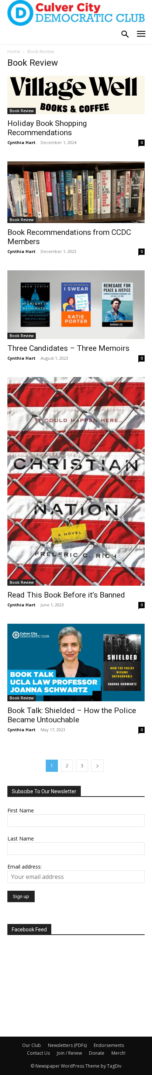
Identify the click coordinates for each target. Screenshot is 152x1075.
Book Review (22, 110)
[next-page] (97, 766)
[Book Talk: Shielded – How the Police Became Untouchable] (76, 662)
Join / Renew (69, 1053)
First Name (20, 810)
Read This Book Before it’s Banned (66, 594)
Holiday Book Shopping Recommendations (47, 128)
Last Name (20, 838)
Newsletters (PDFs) (67, 1045)
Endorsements (109, 1045)
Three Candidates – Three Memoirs (68, 348)
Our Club (31, 1045)
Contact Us (38, 1053)
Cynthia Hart (21, 142)
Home (13, 51)
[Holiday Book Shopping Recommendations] (76, 95)
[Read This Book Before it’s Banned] (76, 481)
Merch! (118, 1053)
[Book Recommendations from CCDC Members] (76, 192)
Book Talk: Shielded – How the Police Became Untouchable (71, 715)
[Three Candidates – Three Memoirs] (76, 304)
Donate (96, 1053)
